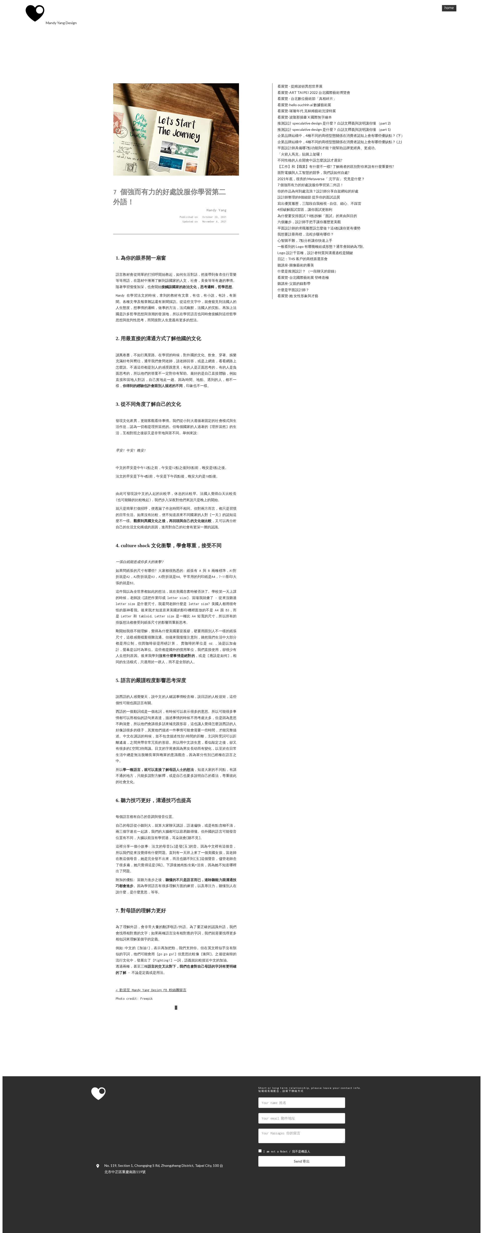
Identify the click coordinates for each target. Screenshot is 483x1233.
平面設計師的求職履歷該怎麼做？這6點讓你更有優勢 (318, 228)
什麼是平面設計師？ (293, 290)
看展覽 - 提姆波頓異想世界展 (300, 86)
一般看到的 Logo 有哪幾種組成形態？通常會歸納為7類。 (321, 246)
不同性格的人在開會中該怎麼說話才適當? (309, 160)
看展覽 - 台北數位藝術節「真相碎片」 (307, 98)
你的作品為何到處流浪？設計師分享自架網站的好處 (317, 191)
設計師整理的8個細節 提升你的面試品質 (308, 197)
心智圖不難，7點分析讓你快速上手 (304, 240)
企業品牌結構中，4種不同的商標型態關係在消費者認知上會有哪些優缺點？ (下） (341, 135)
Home (449, 8)
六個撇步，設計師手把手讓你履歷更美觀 (309, 222)
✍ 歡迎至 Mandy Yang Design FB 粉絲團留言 (151, 990)
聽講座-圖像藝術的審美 (295, 265)
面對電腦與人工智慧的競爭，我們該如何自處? (313, 172)
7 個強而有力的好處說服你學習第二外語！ (310, 185)
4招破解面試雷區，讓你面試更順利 (304, 209)
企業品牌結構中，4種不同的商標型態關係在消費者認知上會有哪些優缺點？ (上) (339, 142)
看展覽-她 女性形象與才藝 (297, 296)
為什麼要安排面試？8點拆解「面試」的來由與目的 (317, 216)
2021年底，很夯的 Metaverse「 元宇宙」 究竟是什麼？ (321, 179)
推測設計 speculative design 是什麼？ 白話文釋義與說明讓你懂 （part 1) (334, 129)
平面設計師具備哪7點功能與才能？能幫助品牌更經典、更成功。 (327, 148)
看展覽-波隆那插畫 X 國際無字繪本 (304, 117)
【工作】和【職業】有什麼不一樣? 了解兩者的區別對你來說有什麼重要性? (335, 166)
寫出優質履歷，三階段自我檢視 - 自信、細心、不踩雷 (319, 203)
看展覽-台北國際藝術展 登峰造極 (303, 277)
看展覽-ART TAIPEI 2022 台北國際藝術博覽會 (313, 92)
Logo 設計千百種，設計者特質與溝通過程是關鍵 (315, 253)
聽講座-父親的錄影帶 (293, 283)
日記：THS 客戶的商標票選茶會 (302, 259)
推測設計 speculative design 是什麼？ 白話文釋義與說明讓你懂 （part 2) (334, 123)
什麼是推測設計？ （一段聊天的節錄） (307, 271)
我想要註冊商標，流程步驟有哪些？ (305, 234)
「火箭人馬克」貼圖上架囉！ (300, 154)
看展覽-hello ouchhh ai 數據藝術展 (304, 105)
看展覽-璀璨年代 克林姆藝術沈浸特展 (306, 111)
